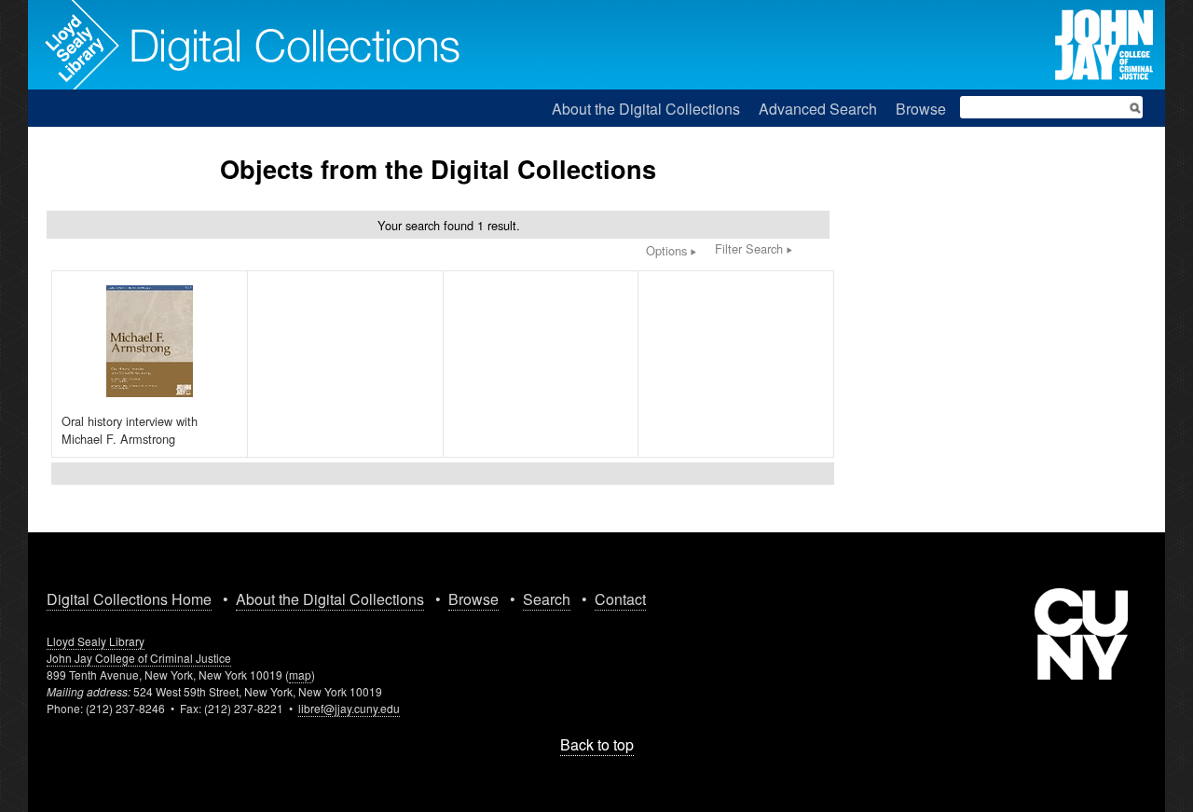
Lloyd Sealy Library (95, 641)
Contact (620, 599)
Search (546, 599)
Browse (921, 108)
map (300, 674)
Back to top (597, 744)
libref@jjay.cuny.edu (349, 708)
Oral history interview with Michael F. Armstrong (130, 429)
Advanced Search (818, 108)
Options (668, 250)
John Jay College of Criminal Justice (139, 658)
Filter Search (751, 248)
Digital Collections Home (129, 599)
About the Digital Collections (646, 108)
